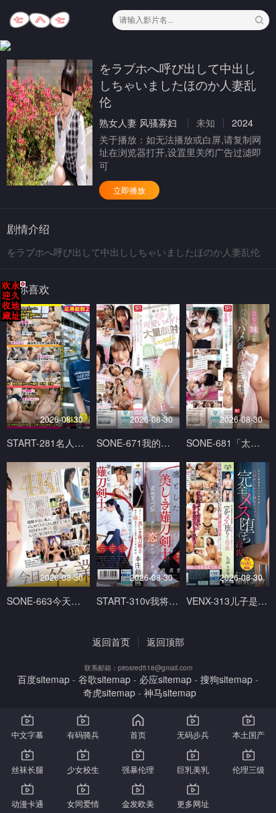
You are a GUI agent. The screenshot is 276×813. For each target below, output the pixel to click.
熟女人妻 (118, 122)
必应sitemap (165, 679)
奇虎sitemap (109, 692)
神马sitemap (170, 692)
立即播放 (129, 190)
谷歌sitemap (104, 679)
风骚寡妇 (158, 122)
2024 (242, 122)
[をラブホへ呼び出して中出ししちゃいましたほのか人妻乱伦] (49, 123)
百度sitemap (43, 679)
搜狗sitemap (226, 679)
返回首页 (111, 641)
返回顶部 (165, 641)
